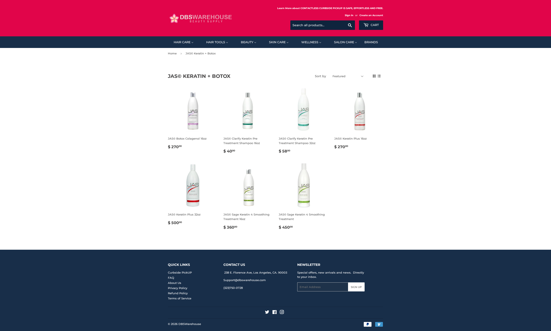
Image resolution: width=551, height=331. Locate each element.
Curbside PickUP (180, 272)
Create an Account (371, 15)
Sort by (320, 76)
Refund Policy (178, 293)
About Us (174, 283)
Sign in (349, 15)
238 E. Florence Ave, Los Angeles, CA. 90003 (255, 272)
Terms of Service (179, 298)
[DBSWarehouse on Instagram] (282, 312)
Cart (374, 25)
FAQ (171, 277)
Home (172, 53)
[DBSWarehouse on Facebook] (274, 312)
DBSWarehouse (189, 324)
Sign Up (356, 287)
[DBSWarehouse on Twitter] (267, 312)
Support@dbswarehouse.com (244, 280)
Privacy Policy (177, 288)
